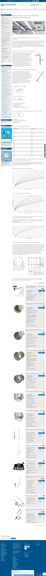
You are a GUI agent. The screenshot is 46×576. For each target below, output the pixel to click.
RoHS (3, 61)
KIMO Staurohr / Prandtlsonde (32, 445)
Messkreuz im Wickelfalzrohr (32, 373)
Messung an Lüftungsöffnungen (7, 94)
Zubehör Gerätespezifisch (3, 558)
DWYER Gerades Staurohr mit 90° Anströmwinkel (35, 429)
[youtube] (4, 537)
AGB (37, 543)
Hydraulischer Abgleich (5, 78)
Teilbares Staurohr (31, 460)
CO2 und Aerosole (15, 563)
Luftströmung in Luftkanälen (6, 90)
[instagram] (9, 537)
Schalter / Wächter (5, 29)
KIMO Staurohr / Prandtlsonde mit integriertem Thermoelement (35, 477)
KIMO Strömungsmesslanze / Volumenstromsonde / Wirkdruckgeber (34, 287)
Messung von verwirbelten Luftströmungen (23, 278)
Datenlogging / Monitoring (6, 23)
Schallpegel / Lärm (3, 552)
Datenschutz (38, 544)
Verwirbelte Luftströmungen (15, 562)
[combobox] (22, 5)
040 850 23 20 (34, 5)
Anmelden (42, 4)
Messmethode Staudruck (6, 54)
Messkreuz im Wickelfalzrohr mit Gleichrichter (35, 330)
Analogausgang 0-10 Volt (5, 40)
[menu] (23, 10)
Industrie (3, 21)
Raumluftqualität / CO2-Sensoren (3, 550)
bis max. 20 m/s (4, 50)
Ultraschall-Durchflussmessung (6, 77)
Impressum (38, 545)
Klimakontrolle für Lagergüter (6, 117)
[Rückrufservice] (45, 147)
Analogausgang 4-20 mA (5, 39)
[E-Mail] (45, 157)
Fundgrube (2, 559)
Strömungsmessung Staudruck (16, 560)
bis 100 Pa (3, 45)
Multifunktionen (3, 554)
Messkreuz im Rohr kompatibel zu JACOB (34, 350)
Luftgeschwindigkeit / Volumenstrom (4, 546)
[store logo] (8, 5)
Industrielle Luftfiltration (5, 104)
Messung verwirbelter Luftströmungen (5, 71)
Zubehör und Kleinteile (3, 557)
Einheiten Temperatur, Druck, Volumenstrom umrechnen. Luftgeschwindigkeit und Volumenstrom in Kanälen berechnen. (5, 163)
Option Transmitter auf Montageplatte (35, 391)
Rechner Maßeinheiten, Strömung (15, 557)
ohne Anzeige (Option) (5, 36)
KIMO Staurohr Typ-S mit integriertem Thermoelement (35, 510)
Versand (25, 543)
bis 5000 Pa (4, 46)
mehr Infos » (14, 553)
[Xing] (2, 537)
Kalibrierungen (3, 560)
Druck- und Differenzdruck (3, 544)
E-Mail (40, 4)
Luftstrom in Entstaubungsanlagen (5, 89)
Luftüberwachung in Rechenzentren (5, 106)
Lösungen (5, 12)
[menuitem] (3, 10)
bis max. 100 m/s (4, 51)
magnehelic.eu (26, 556)
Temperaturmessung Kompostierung (5, 112)
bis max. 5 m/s (4, 49)
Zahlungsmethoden (27, 544)
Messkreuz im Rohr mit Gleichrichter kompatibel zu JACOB (35, 304)
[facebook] (6, 537)
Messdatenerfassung (4, 553)
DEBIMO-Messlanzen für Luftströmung (5, 86)
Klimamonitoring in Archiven (6, 116)
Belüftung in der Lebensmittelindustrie (5, 92)
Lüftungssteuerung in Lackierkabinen (5, 98)
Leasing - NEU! (26, 545)
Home (2, 12)
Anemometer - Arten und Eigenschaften (6, 84)
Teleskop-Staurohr (31, 495)
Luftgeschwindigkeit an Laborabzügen (5, 96)
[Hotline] (45, 145)
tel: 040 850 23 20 (42, 574)
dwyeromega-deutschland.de (26, 555)
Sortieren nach (35, 283)
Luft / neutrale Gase (5, 17)
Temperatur (2, 548)
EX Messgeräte (3, 555)
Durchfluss (2, 547)
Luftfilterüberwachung (5, 80)
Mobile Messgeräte (5, 26)
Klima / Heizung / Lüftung (6, 20)
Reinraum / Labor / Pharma (6, 22)
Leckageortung (3, 551)
